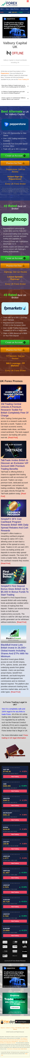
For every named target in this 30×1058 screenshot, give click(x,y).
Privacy (13, 1027)
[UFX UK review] (24, 947)
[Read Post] (13, 437)
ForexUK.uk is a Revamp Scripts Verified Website (17, 1048)
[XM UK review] (14, 943)
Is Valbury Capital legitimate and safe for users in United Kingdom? (15, 92)
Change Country (25, 1023)
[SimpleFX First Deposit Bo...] (13, 583)
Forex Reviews (15, 9)
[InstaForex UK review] (5, 947)
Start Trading (15, 776)
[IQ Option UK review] (24, 952)
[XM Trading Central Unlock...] (13, 401)
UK (3, 9)
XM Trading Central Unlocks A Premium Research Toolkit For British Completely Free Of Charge (14, 410)
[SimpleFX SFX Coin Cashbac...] (13, 516)
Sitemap (15, 1029)
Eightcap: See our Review (15, 272)
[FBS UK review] (24, 943)
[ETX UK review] (5, 956)
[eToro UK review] (14, 952)
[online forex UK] (9, 6)
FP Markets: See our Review (15, 357)
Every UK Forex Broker (15, 184)
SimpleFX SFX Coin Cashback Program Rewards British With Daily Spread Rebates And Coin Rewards (14, 525)
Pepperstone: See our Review (15, 170)
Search (27, 1027)
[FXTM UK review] (24, 956)
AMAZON (23, 12)
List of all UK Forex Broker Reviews (15, 960)
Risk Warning (18, 1027)
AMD (2, 12)
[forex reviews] (7, 1023)
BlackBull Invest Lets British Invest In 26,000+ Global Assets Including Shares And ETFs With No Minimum (14, 650)
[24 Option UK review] (14, 956)
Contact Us (8, 1027)
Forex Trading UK (23, 79)
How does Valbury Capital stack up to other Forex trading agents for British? (15, 86)
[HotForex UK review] (5, 952)
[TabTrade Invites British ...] (13, 457)
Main (7, 9)
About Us (3, 1027)
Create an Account (14, 155)
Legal (23, 1027)
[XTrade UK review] (14, 947)
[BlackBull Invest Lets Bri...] (13, 642)
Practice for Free (14, 163)
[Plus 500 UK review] (5, 943)
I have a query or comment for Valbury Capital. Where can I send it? (15, 98)
